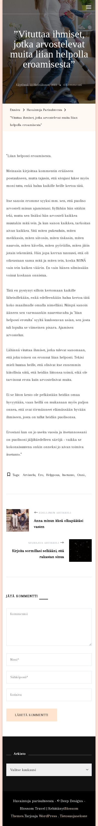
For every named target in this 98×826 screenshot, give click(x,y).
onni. (81, 475)
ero (40, 475)
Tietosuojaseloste (73, 816)
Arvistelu (29, 475)
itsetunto (68, 475)
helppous (53, 475)
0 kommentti (72, 86)
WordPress (48, 816)
